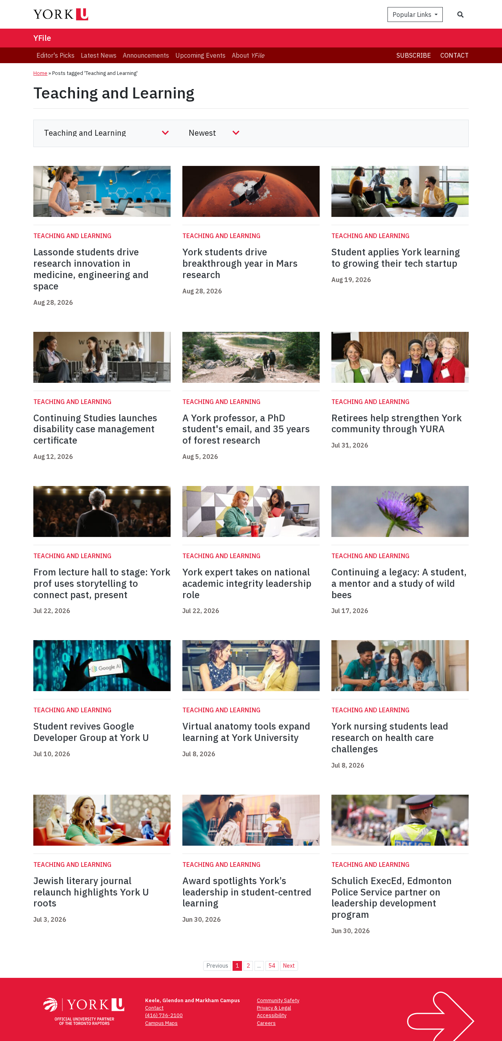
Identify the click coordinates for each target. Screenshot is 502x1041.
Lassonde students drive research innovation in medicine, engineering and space (91, 269)
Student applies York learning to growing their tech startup (395, 257)
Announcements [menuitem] (146, 55)
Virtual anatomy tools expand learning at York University (246, 732)
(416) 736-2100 (164, 1015)
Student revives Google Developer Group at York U (91, 732)
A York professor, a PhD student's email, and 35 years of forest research (246, 429)
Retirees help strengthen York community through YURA (396, 423)
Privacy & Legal (274, 1008)
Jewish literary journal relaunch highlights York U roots (91, 892)
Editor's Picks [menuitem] (55, 55)
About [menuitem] (248, 55)
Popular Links (413, 14)
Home (40, 73)
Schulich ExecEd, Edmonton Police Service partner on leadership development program (391, 897)
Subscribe (414, 55)
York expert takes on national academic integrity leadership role (246, 583)
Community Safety (278, 1000)
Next (289, 965)
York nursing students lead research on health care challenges (389, 737)
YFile (42, 38)
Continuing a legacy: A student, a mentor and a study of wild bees (399, 583)
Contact (454, 55)
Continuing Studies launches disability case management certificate (95, 429)
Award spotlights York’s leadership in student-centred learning (246, 892)
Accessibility (271, 1015)
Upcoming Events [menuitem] (200, 55)
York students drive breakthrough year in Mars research (240, 263)
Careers (266, 1023)
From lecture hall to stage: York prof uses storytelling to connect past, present (101, 583)
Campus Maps (161, 1023)
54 (271, 965)
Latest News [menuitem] (98, 55)
